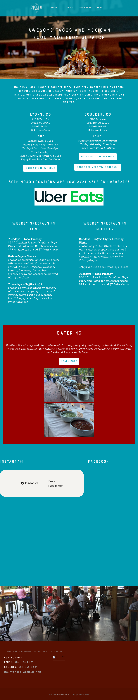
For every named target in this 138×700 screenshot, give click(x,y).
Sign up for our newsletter (21, 653)
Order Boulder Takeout (97, 157)
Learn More (69, 362)
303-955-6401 (97, 126)
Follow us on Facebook (50, 653)
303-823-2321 (40, 126)
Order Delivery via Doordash (97, 168)
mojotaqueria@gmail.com (22, 674)
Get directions (40, 130)
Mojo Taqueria (62, 694)
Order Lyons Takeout (40, 169)
